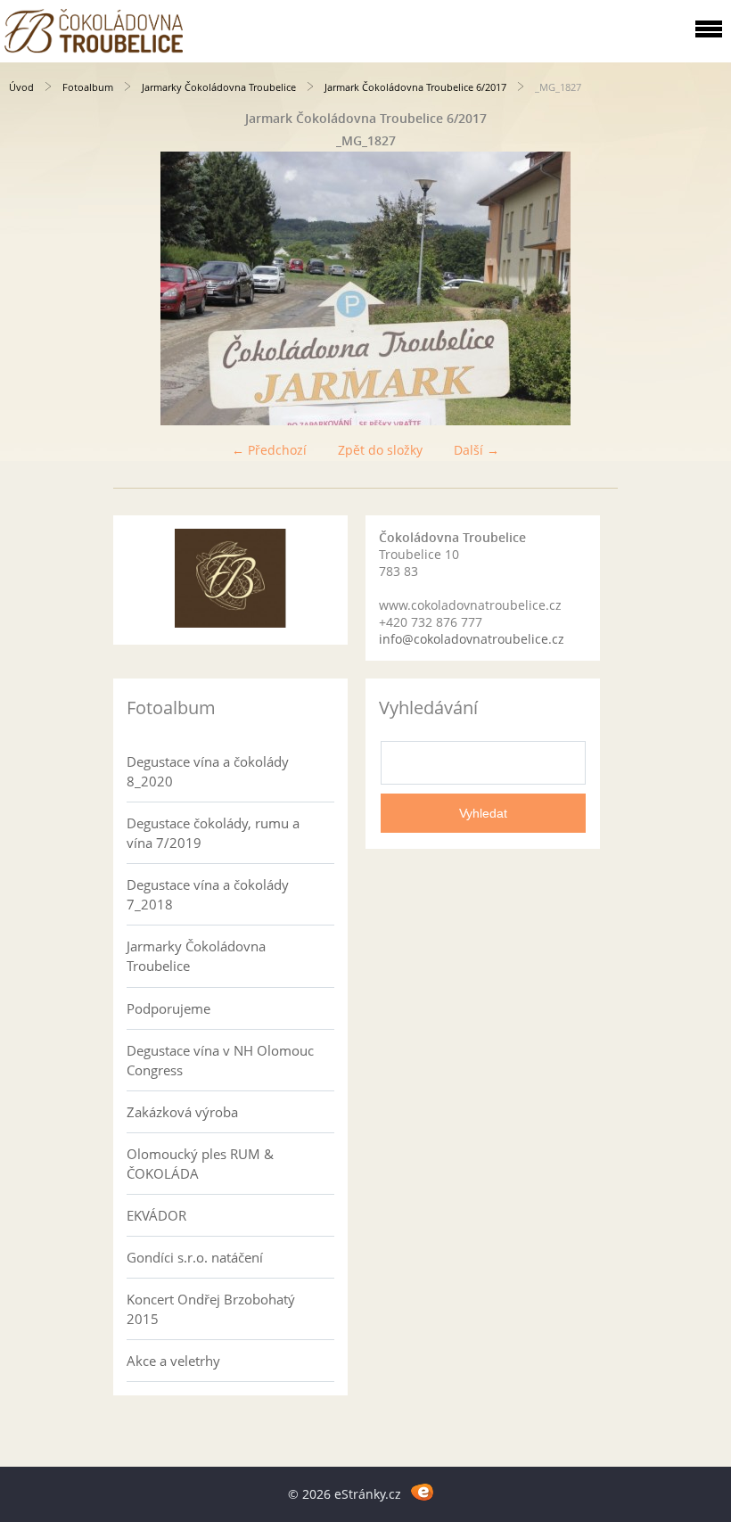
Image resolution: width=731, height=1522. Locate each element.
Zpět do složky (380, 449)
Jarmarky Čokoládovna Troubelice (219, 87)
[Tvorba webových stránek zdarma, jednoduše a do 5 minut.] (422, 1491)
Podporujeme (168, 1008)
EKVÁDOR (156, 1215)
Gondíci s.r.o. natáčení (195, 1257)
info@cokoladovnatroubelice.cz (471, 638)
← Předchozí (269, 449)
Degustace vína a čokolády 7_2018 (208, 894)
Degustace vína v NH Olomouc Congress (220, 1060)
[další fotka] (702, 288)
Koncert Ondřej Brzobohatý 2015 (211, 1309)
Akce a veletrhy (173, 1361)
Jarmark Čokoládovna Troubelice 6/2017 (415, 87)
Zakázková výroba (182, 1112)
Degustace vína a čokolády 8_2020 (208, 771)
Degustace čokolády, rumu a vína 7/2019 (213, 832)
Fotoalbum (87, 87)
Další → (476, 449)
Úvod (21, 87)
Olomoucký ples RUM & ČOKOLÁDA (200, 1163)
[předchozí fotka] (29, 288)
